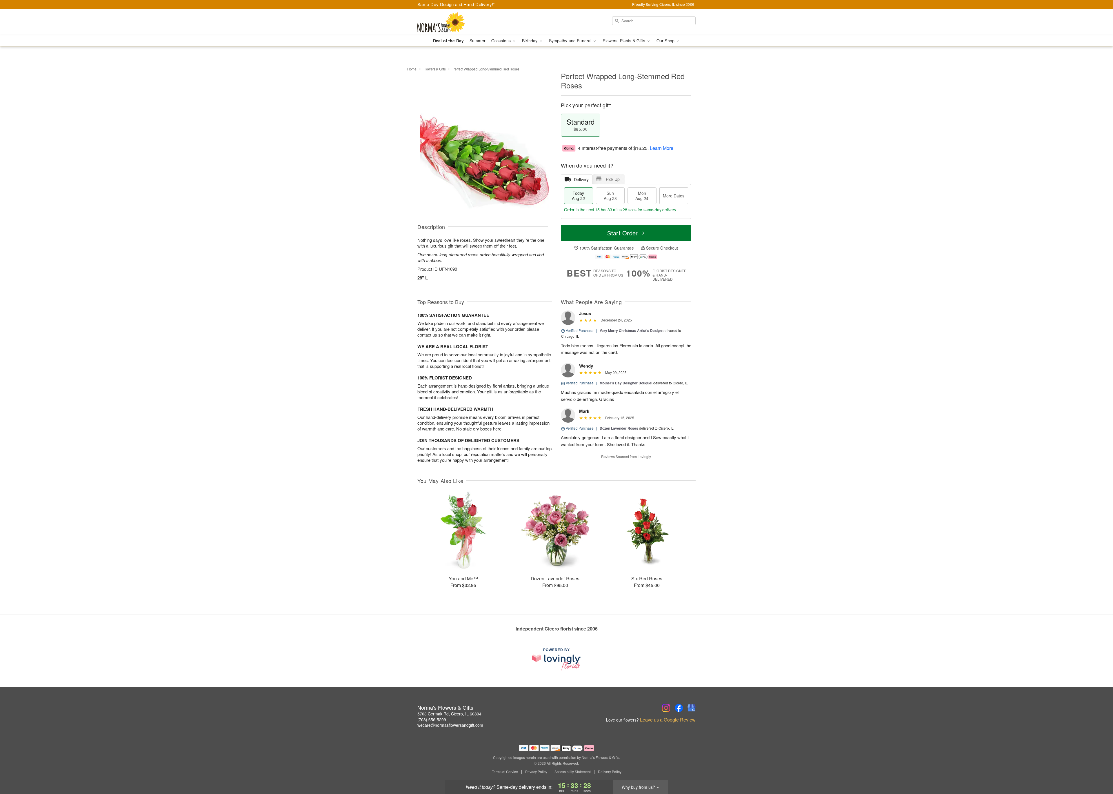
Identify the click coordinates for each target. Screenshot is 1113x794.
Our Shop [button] (666, 40)
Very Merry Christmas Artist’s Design (631, 330)
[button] (1097, 769)
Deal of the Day (448, 40)
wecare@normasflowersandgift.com (450, 725)
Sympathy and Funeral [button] (571, 40)
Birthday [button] (530, 40)
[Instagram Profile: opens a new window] (666, 708)
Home (412, 68)
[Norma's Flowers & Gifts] (459, 22)
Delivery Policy (609, 771)
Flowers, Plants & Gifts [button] (624, 40)
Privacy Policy (536, 771)
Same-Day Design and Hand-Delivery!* (456, 4)
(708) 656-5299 (431, 719)
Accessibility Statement (572, 771)
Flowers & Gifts (434, 68)
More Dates (673, 196)
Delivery (581, 179)
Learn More (661, 148)
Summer (477, 40)
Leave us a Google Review (668, 720)
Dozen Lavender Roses (619, 428)
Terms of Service (505, 771)
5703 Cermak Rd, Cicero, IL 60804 (449, 714)
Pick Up (613, 179)
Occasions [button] (501, 40)
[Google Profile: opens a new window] (692, 708)
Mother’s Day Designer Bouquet (626, 383)
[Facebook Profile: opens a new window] (679, 708)
